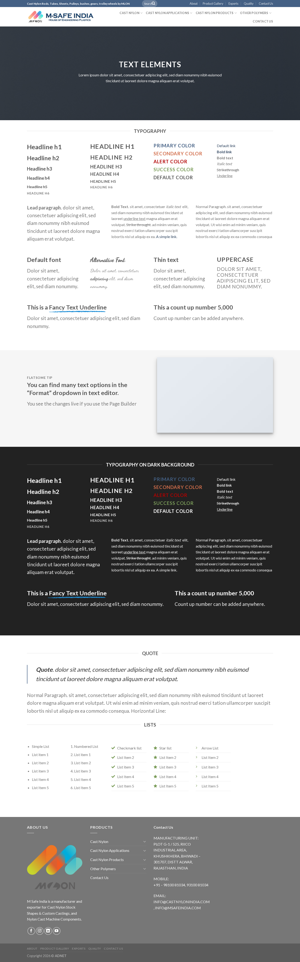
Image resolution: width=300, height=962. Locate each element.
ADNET (61, 956)
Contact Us (266, 3)
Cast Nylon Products (215, 13)
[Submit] (153, 3)
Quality (249, 3)
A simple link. (166, 236)
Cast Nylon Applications (167, 13)
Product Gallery (213, 3)
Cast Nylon (129, 13)
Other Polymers (254, 13)
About (194, 3)
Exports (233, 3)
